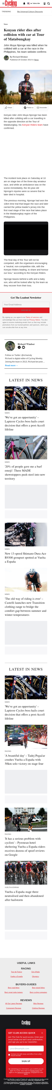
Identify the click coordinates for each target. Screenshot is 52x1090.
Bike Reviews (38, 1003)
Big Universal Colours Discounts (30, 12)
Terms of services (33, 317)
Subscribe (36, 3)
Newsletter (43, 108)
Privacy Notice (34, 320)
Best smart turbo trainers (14, 992)
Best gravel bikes (38, 988)
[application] (26, 237)
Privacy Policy (34, 1071)
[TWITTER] (20, 347)
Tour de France (16, 972)
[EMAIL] (24, 347)
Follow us (30, 108)
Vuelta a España (16, 976)
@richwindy (26, 355)
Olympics (35, 976)
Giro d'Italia (35, 972)
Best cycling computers (38, 992)
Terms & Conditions (23, 1072)
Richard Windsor (20, 57)
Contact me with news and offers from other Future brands (26, 1054)
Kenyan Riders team (32, 125)
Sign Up (26, 1061)
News (6, 24)
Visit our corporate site (36, 1080)
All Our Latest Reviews (13, 1003)
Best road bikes (13, 988)
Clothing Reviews (38, 1008)
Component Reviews (13, 1008)
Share (10, 108)
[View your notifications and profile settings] (24, 3)
